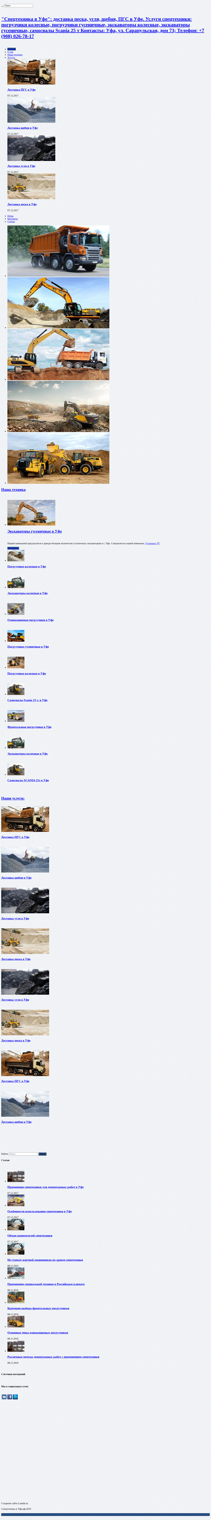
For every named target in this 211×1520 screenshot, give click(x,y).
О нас (10, 52)
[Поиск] (2, 6)
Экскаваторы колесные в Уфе (27, 593)
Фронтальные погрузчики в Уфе (29, 727)
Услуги (11, 57)
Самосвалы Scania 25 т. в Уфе (27, 700)
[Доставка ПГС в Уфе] (31, 83)
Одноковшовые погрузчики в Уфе (30, 620)
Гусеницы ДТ (152, 543)
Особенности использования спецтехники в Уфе (39, 1211)
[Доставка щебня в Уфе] (31, 121)
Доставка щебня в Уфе (22, 127)
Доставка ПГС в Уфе (21, 89)
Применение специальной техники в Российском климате (46, 1284)
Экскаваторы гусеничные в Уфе (34, 531)
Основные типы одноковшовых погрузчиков (37, 1332)
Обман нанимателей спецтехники (29, 1235)
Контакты (12, 218)
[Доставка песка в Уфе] (31, 198)
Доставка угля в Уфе (21, 166)
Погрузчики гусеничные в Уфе (28, 646)
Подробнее (13, 548)
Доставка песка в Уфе (22, 204)
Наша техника (14, 54)
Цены (10, 216)
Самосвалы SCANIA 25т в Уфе (28, 780)
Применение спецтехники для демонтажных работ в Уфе (45, 1187)
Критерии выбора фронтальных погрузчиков (38, 1308)
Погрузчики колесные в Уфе (26, 566)
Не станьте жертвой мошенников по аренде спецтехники (45, 1260)
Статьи (11, 221)
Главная (11, 49)
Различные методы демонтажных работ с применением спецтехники (53, 1356)
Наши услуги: (13, 798)
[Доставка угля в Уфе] (31, 160)
